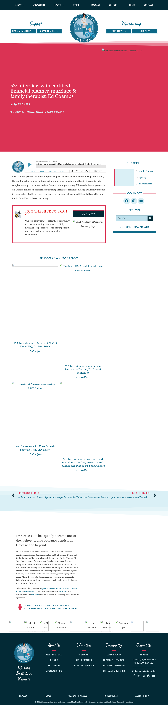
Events (57, 5)
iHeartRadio (29, 591)
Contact (148, 5)
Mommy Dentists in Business (24, 673)
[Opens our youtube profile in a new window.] (141, 201)
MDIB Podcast (44, 112)
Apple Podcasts (48, 588)
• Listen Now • (35, 351)
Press (132, 5)
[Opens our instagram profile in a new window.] (134, 201)
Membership (39, 5)
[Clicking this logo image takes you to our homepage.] (84, 27)
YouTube (35, 594)
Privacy (23, 696)
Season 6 (59, 112)
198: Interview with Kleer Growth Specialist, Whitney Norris (35, 448)
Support (113, 5)
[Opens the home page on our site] (24, 652)
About (18, 5)
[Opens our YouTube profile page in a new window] (153, 676)
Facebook (63, 591)
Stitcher (66, 588)
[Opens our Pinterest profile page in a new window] (149, 676)
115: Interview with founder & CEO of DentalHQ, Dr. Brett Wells (35, 345)
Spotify (59, 588)
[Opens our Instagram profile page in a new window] (139, 676)
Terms (48, 696)
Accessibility (142, 696)
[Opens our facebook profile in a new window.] (126, 201)
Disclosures (111, 696)
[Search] (150, 218)
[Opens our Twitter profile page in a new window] (144, 676)
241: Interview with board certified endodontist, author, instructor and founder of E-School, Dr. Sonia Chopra (83, 462)
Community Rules (77, 696)
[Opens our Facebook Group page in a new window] (134, 676)
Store (76, 5)
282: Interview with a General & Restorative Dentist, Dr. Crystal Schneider (83, 369)
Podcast (95, 5)
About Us (54, 645)
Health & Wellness (23, 112)
